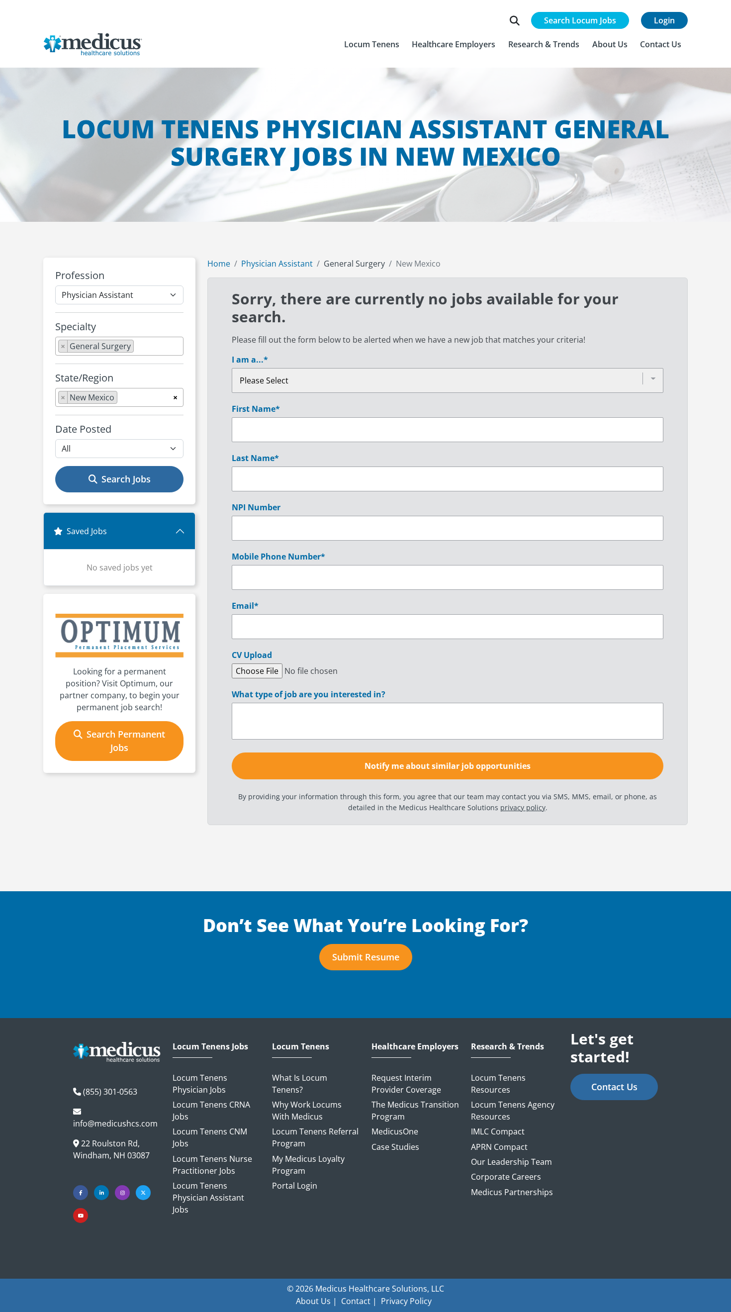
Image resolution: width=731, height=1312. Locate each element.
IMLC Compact (498, 1131)
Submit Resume (365, 957)
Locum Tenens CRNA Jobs (211, 1110)
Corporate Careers (506, 1176)
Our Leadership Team (511, 1161)
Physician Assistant (277, 263)
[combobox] (119, 346)
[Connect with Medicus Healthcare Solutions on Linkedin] (101, 1192)
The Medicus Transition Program (415, 1110)
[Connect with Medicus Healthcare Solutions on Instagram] (122, 1192)
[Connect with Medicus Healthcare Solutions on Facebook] (80, 1192)
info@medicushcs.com (115, 1123)
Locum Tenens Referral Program (315, 1137)
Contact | (359, 1301)
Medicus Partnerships (512, 1192)
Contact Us (614, 1087)
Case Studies (395, 1146)
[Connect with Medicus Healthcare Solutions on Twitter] (143, 1192)
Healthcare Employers (414, 1046)
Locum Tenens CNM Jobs (210, 1137)
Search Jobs (126, 479)
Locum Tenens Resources (498, 1083)
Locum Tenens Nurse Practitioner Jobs (212, 1164)
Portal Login (294, 1185)
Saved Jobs (87, 531)
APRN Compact (499, 1146)
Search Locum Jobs (580, 20)
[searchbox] (139, 348)
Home (218, 263)
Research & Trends (507, 1046)
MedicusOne (394, 1131)
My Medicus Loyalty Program (308, 1164)
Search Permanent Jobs (126, 740)
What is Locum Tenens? (299, 1083)
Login (664, 20)
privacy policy (523, 807)
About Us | (316, 1301)
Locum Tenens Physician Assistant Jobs (208, 1197)
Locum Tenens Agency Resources (512, 1110)
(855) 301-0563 (110, 1091)
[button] (372, 44)
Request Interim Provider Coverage (406, 1083)
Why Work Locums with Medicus (307, 1110)
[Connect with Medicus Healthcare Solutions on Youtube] (80, 1215)
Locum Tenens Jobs (210, 1046)
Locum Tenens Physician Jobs (200, 1083)
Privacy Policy (406, 1301)
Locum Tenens (300, 1046)
